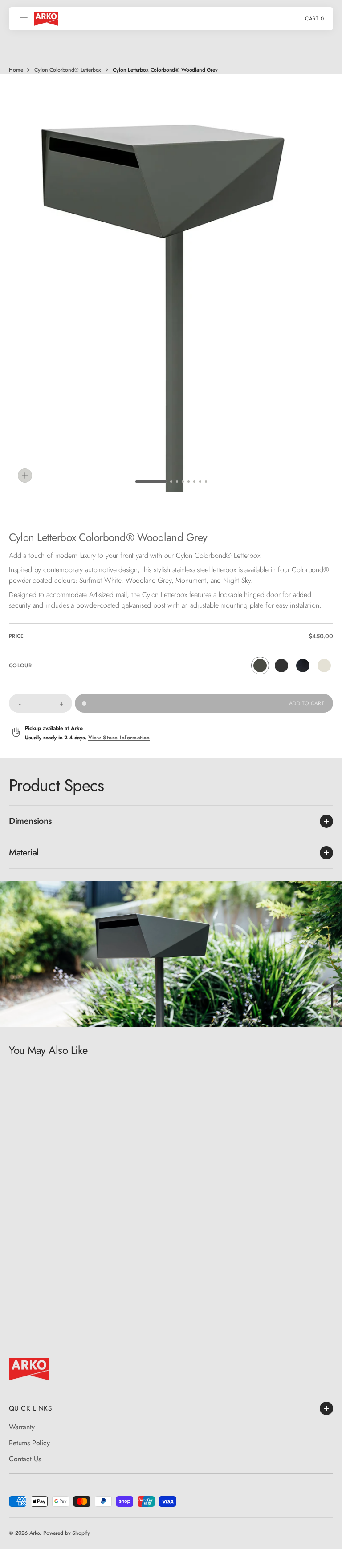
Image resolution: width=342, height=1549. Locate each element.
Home (16, 70)
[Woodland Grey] (260, 665)
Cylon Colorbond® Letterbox (67, 70)
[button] (25, 18)
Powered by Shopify (66, 1533)
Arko (34, 1533)
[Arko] (46, 18)
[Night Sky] (303, 665)
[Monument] (281, 665)
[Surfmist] (324, 665)
